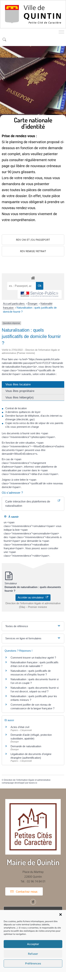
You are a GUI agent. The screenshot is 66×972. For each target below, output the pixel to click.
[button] (60, 914)
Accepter (33, 944)
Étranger (33, 303)
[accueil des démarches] (33, 278)
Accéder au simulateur (32, 597)
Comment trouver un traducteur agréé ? (33, 657)
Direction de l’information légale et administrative (27, 780)
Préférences (33, 963)
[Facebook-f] (33, 902)
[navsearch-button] (4, 39)
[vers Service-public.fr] (40, 294)
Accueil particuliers (14, 303)
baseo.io (33, 783)
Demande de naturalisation (26, 746)
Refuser (33, 953)
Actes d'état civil (20, 727)
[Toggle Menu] (61, 31)
